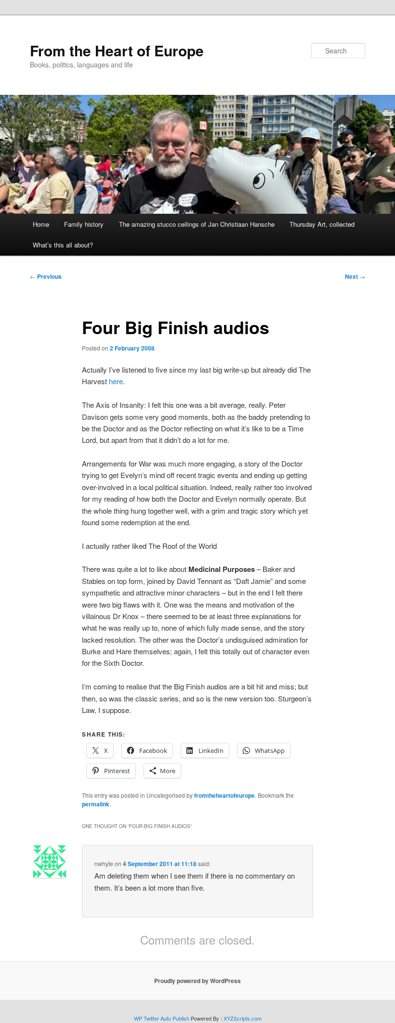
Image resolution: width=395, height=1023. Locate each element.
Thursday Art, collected (322, 224)
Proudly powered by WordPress (197, 980)
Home (41, 224)
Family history (84, 224)
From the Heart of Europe (117, 50)
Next (355, 276)
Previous (46, 276)
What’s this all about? (63, 244)
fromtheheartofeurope (224, 795)
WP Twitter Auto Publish (161, 1018)
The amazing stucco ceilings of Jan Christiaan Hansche (197, 224)
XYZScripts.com (243, 1018)
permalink (95, 804)
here (116, 381)
